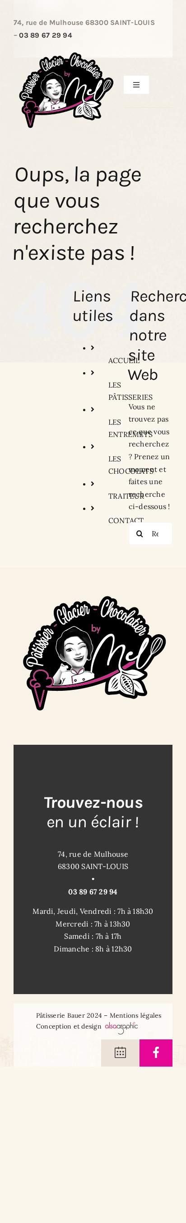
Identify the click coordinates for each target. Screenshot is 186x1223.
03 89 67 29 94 (45, 35)
